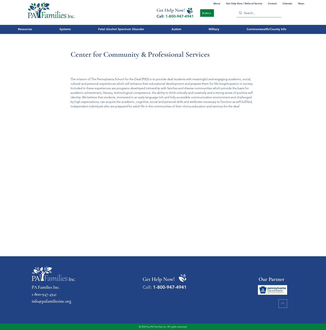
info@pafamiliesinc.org (51, 301)
